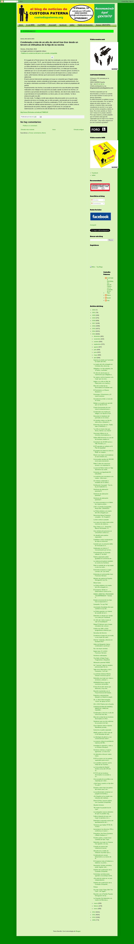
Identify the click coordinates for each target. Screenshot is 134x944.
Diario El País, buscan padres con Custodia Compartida (102, 801)
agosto (96, 347)
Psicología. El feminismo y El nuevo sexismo (102, 395)
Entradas (95, 200)
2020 (94, 315)
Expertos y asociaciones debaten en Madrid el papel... (103, 696)
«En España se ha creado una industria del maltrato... (102, 797)
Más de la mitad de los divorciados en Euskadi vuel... (103, 386)
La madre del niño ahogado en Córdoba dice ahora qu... (103, 365)
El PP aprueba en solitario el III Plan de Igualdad (103, 447)
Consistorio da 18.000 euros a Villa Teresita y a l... (102, 442)
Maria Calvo (97, 583)
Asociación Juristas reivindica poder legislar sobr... (102, 866)
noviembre (97, 339)
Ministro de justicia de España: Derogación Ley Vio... (102, 579)
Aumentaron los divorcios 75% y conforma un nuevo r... (103, 830)
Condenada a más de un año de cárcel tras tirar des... (103, 713)
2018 (94, 320)
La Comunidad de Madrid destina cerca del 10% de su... (102, 768)
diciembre (97, 336)
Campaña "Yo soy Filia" (100, 604)
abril (95, 357)
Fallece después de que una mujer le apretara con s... (102, 817)
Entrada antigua (79, 129)
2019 (94, 318)
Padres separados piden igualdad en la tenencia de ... (103, 557)
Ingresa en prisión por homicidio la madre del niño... (103, 360)
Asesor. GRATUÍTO (103, 25)
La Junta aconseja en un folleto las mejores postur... (103, 503)
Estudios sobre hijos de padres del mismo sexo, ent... (103, 788)
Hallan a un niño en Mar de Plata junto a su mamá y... (102, 382)
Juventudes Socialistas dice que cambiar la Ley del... (103, 607)
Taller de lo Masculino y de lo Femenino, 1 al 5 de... (102, 670)
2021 (94, 312)
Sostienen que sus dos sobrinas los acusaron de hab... (103, 722)
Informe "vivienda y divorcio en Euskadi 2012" (103, 640)
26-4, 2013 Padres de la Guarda (103, 704)
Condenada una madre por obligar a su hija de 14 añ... (102, 412)
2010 (94, 917)
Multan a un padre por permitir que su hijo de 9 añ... (102, 404)
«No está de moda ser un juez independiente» (102, 879)
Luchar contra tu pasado (101, 519)
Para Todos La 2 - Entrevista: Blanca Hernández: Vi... (102, 527)
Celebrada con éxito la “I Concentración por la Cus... (102, 549)
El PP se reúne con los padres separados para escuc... (102, 759)
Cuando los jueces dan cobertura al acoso (100, 847)
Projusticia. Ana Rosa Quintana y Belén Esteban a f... (103, 834)
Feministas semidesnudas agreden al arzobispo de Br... (103, 874)
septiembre (97, 344)
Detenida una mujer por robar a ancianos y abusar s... (103, 679)
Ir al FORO (41, 25)
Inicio (21, 25)
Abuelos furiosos (98, 805)
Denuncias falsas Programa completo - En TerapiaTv (102, 516)
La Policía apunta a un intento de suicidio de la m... (102, 612)
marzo (96, 903)
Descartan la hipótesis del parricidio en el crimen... (101, 417)
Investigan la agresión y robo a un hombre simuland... (103, 746)
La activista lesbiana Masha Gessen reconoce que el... (102, 674)
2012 (94, 912)
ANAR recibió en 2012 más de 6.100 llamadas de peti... (102, 733)
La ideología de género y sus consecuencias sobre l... (102, 737)
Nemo (109, 295)
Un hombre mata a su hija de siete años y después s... (102, 421)
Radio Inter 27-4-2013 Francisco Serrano (100, 652)
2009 (94, 920)
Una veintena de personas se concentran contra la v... (102, 531)
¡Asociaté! (52, 25)
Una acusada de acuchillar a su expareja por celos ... (103, 779)
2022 (94, 310)
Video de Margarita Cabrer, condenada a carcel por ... (102, 645)
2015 (94, 328)
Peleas (95, 887)
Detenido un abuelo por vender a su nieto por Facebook (103, 616)
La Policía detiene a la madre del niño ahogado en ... (102, 586)
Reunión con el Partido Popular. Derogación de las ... (103, 894)
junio (95, 352)
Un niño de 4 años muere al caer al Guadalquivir (102, 620)
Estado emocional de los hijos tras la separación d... (102, 600)
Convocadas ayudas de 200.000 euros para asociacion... (103, 460)
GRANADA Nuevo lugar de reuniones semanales (101, 683)
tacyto (109, 298)
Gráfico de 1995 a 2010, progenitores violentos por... (102, 629)
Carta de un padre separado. (102, 730)
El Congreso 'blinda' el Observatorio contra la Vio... (102, 590)
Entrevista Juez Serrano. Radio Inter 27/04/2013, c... (103, 425)
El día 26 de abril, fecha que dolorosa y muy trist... (102, 687)
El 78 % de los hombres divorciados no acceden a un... (102, 774)
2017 (94, 323)
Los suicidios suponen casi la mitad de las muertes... (102, 763)
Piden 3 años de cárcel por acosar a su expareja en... (102, 464)
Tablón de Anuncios (85, 25)
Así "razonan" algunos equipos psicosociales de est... (103, 666)
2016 (94, 326)
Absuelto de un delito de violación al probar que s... (102, 851)
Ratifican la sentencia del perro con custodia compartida (39, 53)
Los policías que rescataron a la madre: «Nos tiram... (103, 477)
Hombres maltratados (100, 655)
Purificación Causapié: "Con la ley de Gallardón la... (102, 486)
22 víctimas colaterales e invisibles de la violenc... (101, 481)
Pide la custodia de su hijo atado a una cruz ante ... (103, 566)
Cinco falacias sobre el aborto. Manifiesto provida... (102, 726)
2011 (94, 914)
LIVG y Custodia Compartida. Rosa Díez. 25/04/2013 (102, 507)
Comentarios (96, 203)
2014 (94, 331)
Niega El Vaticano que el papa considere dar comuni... (102, 625)
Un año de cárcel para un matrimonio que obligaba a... (103, 373)
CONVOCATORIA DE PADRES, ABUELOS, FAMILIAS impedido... (103, 708)
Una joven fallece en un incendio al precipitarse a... (102, 434)
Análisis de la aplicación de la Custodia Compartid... (102, 870)
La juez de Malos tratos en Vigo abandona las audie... (103, 468)
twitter (72, 25)
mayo (96, 355)
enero (96, 908)
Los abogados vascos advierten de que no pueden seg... (103, 812)
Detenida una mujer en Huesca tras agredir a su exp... (103, 843)
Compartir (93, 225)
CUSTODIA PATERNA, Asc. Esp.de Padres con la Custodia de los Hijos (110, 285)
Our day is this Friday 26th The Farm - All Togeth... (103, 890)
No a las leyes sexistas (100, 648)
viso (108, 300)
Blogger (78, 931)
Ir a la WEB (30, 25)
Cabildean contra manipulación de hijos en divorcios (103, 540)
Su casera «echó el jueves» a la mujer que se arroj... (103, 378)
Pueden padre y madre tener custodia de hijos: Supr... (102, 838)
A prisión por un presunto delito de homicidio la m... (103, 544)
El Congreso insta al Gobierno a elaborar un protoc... (103, 862)
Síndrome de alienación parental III (100, 490)
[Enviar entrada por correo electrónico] (40, 116)
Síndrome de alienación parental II (100, 499)
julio (95, 349)
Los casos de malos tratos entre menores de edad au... (103, 523)
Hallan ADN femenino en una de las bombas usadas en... (103, 438)
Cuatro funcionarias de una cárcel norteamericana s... (102, 408)
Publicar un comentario (30, 125)
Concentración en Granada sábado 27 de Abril (101, 553)
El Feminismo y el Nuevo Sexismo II (101, 391)
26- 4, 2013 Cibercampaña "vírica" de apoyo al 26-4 (101, 700)
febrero (96, 906)
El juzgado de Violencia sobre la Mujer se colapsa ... (103, 451)
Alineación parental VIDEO (101, 662)
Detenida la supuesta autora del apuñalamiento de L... (103, 821)
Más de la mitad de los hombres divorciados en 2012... (103, 717)
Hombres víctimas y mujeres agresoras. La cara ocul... (102, 750)
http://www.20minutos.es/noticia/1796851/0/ (34, 112)
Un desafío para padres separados (100, 536)
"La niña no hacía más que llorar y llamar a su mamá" (102, 429)
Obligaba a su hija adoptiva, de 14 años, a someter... (103, 369)
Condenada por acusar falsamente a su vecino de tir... (102, 856)
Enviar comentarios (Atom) (37, 133)
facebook (63, 25)
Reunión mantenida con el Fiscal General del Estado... (102, 691)
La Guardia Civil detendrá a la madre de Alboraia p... (102, 899)
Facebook (95, 173)
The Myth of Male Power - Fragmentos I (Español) (101, 659)
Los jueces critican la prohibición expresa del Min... (103, 742)
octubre (96, 341)
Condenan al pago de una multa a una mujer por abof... (103, 636)
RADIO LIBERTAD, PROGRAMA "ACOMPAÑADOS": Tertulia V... (103, 595)
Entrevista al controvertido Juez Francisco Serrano (103, 575)
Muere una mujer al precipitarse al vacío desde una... (103, 455)
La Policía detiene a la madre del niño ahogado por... (102, 511)
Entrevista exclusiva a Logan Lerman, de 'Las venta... (102, 570)
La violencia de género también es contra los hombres (103, 562)
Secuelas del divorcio (100, 633)
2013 (94, 334)
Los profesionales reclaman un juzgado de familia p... (103, 792)
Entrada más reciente (27, 129)
